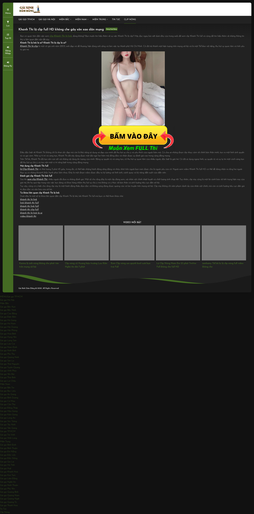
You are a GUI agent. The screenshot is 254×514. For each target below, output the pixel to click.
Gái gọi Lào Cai (7, 344)
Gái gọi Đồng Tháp (9, 408)
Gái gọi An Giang (8, 394)
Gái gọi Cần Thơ (7, 404)
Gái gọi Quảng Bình (9, 492)
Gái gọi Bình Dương (9, 398)
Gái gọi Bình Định (8, 445)
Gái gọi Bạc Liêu (8, 391)
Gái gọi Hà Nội (47, 20)
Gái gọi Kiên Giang (8, 414)
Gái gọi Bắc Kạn (7, 307)
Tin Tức (116, 20)
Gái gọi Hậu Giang (8, 411)
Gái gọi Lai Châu (8, 381)
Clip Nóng (130, 20)
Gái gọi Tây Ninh (7, 425)
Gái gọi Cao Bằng (8, 313)
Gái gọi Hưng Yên (8, 337)
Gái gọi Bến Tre (7, 388)
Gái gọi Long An (7, 418)
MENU (3, 297)
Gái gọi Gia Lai (7, 462)
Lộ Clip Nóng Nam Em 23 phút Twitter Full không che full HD (131, 265)
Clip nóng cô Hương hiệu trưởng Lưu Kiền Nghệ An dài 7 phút (40, 265)
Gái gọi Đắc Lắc (8, 455)
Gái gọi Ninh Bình (8, 350)
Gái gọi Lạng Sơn (8, 340)
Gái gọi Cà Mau (7, 401)
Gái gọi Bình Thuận (8, 448)
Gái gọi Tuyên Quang (10, 367)
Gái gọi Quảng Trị (8, 502)
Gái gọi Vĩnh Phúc (8, 371)
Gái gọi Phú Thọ (7, 354)
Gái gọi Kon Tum (7, 475)
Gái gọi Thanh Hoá (9, 505)
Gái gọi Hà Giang (8, 320)
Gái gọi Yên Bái (7, 374)
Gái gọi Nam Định (8, 347)
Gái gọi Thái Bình (8, 377)
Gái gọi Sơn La (7, 361)
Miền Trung (99, 20)
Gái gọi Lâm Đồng (8, 478)
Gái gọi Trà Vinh (7, 435)
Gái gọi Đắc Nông (8, 458)
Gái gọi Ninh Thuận (9, 485)
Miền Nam (81, 20)
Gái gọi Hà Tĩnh (7, 465)
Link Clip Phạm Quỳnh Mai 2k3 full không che (223, 265)
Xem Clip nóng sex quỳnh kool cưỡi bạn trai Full (85, 265)
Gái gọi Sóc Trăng (8, 421)
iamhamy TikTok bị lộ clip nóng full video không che (177, 265)
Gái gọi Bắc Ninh (8, 310)
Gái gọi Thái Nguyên (9, 364)
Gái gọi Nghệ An (8, 482)
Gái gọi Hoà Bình (8, 334)
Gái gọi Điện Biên (8, 317)
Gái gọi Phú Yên (7, 489)
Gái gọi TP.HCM (27, 20)
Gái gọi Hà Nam (8, 324)
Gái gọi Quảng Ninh (9, 357)
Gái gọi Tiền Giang (8, 428)
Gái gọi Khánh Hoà (9, 472)
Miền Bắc (64, 20)
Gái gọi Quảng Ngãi (9, 499)
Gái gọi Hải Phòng (8, 330)
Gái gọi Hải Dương (9, 327)
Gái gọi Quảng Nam (9, 495)
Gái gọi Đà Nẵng (8, 451)
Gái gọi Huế (5, 468)
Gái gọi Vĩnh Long (8, 438)
